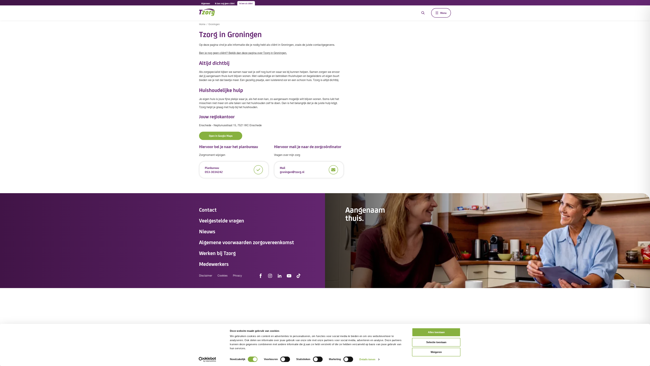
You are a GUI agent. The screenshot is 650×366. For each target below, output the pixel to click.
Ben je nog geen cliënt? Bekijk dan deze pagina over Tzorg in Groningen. (243, 53)
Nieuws (207, 231)
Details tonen (367, 359)
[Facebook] (261, 276)
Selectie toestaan (436, 342)
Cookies (223, 275)
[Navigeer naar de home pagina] (207, 12)
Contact (208, 209)
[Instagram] (270, 276)
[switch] (285, 359)
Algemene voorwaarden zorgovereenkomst (246, 242)
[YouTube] (289, 276)
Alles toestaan (436, 332)
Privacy (237, 275)
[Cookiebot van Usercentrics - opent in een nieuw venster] (207, 359)
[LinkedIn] (280, 276)
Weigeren (436, 352)
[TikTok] (299, 276)
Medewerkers (214, 263)
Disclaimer (205, 275)
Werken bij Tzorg (217, 253)
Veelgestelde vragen (221, 220)
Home (202, 24)
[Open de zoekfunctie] (423, 13)
